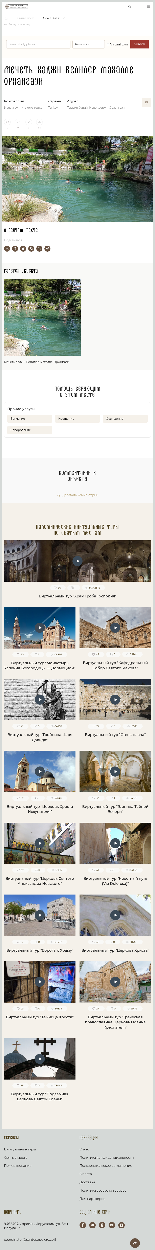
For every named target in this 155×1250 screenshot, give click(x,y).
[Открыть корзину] (121, 6)
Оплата (86, 1174)
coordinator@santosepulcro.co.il (30, 1240)
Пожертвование (17, 1166)
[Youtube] (112, 1225)
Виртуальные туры (20, 1149)
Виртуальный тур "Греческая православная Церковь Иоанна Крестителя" (115, 1022)
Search (139, 44)
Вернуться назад (19, 24)
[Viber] (31, 249)
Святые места (15, 1158)
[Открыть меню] (148, 6)
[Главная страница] (6, 18)
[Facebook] (83, 1225)
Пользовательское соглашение (106, 1166)
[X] (23, 249)
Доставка (87, 1182)
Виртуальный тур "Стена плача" (115, 735)
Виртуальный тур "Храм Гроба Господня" (77, 596)
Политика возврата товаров (103, 1190)
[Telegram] (47, 249)
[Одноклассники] (15, 249)
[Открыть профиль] (139, 6)
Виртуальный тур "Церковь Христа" (115, 950)
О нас (84, 1149)
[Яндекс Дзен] (121, 1225)
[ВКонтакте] (7, 249)
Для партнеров (92, 1199)
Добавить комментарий (80, 495)
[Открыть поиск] (129, 6)
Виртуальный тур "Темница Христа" (40, 1017)
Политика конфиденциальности (107, 1158)
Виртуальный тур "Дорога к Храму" (39, 950)
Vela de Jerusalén (16, 6)
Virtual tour (118, 44)
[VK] (92, 1225)
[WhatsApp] (39, 249)
